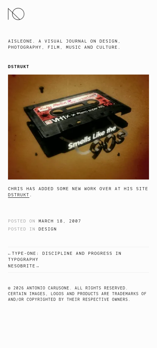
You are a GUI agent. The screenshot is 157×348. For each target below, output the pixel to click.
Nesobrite (21, 266)
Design (47, 229)
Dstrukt (18, 194)
